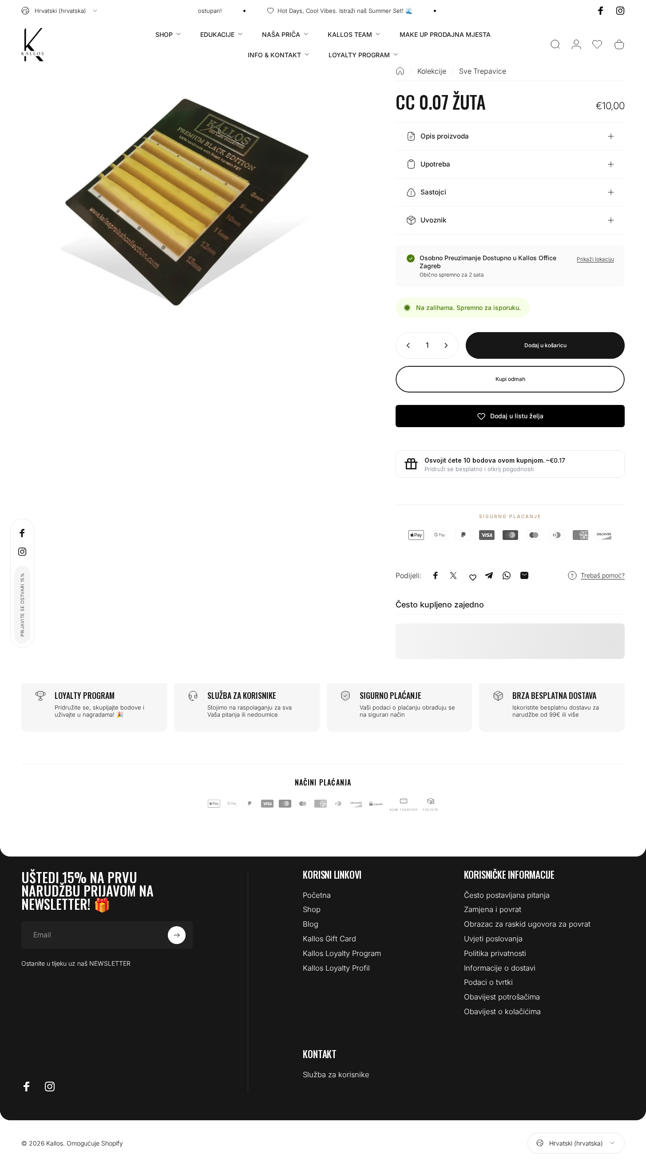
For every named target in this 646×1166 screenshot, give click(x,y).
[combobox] (60, 10)
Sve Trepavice (482, 71)
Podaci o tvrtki (488, 982)
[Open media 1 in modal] (193, 201)
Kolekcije (431, 71)
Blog (310, 924)
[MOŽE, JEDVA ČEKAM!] (177, 935)
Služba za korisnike (336, 1074)
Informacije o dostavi (499, 968)
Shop (312, 909)
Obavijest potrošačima (502, 996)
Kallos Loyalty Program (342, 953)
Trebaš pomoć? (603, 575)
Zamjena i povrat (492, 909)
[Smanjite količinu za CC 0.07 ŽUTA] (406, 345)
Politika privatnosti (495, 953)
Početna (317, 895)
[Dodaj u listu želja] (473, 577)
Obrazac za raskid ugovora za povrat (527, 924)
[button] (597, 44)
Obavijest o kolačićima (502, 1011)
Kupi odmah (510, 379)
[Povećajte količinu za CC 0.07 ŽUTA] (448, 345)
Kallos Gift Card (329, 938)
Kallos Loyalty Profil (336, 968)
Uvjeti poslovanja (493, 938)
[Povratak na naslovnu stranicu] (400, 71)
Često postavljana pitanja (507, 895)
